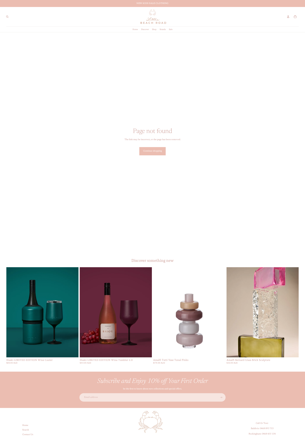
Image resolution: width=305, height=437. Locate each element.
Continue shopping (152, 151)
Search (25, 430)
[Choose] (73, 352)
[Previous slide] (11, 312)
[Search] (7, 16)
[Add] (220, 352)
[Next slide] (73, 312)
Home (25, 425)
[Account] (288, 16)
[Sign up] (221, 397)
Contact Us (27, 435)
